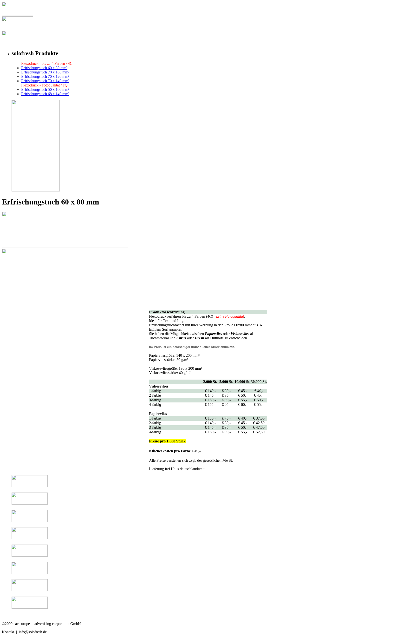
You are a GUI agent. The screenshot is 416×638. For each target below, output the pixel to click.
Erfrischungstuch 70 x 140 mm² (45, 81)
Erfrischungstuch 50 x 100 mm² (45, 89)
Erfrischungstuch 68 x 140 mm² (45, 94)
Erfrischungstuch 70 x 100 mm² (45, 72)
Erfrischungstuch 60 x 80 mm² (44, 68)
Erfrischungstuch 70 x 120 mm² (45, 76)
